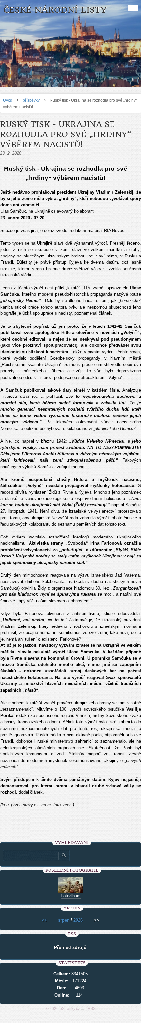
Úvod (7, 100)
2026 (78, 920)
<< (44, 920)
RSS (92, 1008)
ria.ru (46, 805)
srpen (64, 920)
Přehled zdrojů (70, 947)
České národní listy (55, 10)
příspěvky (31, 100)
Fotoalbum (71, 895)
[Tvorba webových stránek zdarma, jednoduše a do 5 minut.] (83, 1009)
